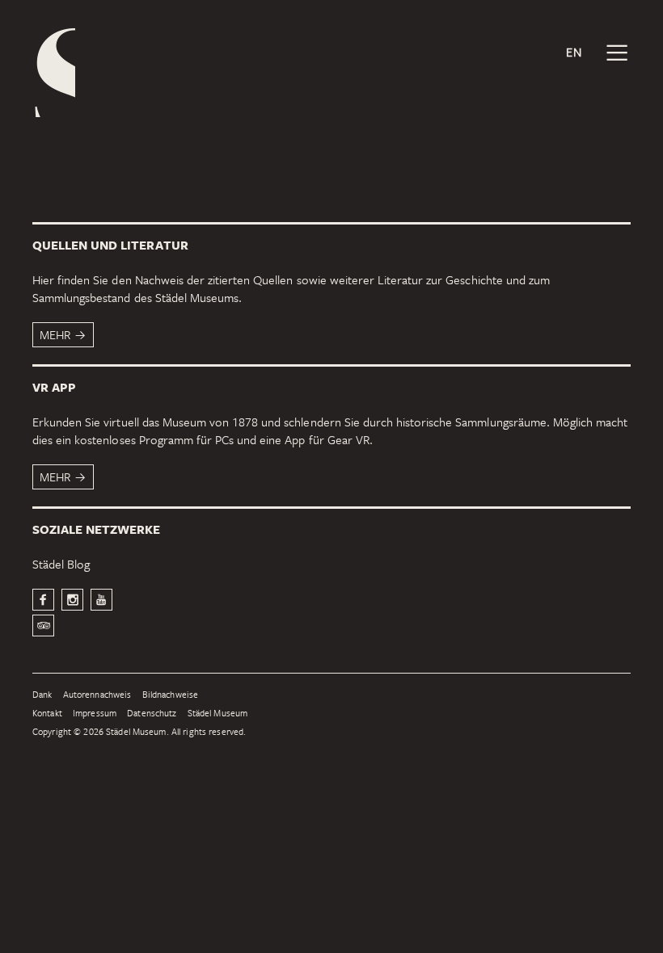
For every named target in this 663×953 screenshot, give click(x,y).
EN (574, 52)
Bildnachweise (170, 695)
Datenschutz (151, 713)
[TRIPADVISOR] (43, 625)
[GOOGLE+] (101, 600)
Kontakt (47, 713)
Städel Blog (61, 564)
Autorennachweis (97, 695)
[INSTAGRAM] (72, 600)
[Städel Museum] (53, 72)
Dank (42, 695)
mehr (55, 334)
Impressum (94, 713)
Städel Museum (218, 713)
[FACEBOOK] (43, 600)
